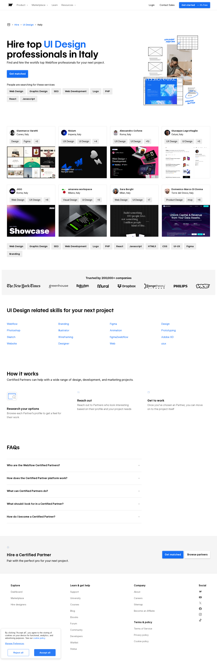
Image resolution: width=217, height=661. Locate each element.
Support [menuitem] (74, 592)
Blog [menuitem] (72, 611)
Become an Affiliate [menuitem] (144, 611)
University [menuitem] (75, 598)
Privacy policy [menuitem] (141, 635)
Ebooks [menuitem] (74, 617)
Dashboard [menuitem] (16, 592)
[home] (10, 5)
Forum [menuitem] (73, 623)
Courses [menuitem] (74, 604)
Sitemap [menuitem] (138, 604)
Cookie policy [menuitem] (141, 641)
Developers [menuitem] (76, 636)
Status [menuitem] (73, 649)
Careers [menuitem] (138, 598)
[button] (22, 5)
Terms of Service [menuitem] (143, 628)
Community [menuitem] (76, 630)
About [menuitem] (137, 592)
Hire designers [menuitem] (18, 604)
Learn (55, 5)
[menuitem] (200, 591)
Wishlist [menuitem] (74, 642)
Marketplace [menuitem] (17, 598)
